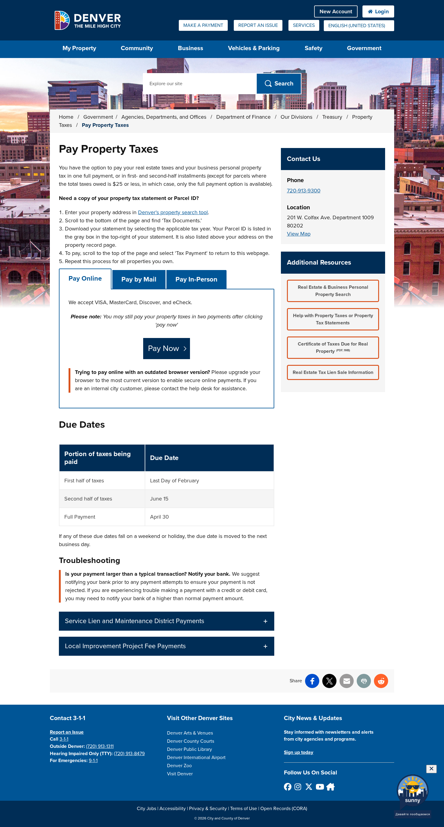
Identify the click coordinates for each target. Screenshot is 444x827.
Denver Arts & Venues (190, 733)
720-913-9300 (303, 190)
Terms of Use (243, 808)
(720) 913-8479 (129, 753)
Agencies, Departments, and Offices (164, 117)
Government (364, 48)
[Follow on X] (308, 786)
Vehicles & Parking (254, 48)
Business (190, 48)
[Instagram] (297, 786)
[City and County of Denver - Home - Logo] (87, 20)
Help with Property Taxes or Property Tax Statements (333, 319)
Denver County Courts (190, 741)
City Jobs (146, 808)
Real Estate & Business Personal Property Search (333, 291)
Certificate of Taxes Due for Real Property (333, 347)
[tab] (85, 279)
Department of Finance (244, 117)
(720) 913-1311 (100, 746)
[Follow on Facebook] (287, 786)
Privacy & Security (208, 808)
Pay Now (163, 348)
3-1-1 (64, 739)
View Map (298, 233)
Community (137, 48)
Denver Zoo (179, 765)
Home (66, 117)
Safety (313, 48)
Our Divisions (297, 117)
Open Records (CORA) (283, 808)
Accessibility (172, 808)
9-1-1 (93, 760)
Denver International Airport (196, 757)
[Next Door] (329, 786)
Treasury (333, 117)
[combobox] (359, 25)
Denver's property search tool (173, 212)
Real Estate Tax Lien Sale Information (333, 372)
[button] (166, 621)
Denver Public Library (189, 749)
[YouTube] (319, 786)
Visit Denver (180, 774)
